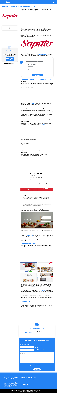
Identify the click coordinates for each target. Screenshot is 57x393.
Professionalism (38, 346)
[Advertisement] (36, 20)
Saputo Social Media (30, 71)
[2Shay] (7, 2)
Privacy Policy (30, 391)
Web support (30, 62)
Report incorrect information (9, 63)
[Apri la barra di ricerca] (32, 2)
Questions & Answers (43, 2)
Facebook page (37, 286)
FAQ (28, 69)
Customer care (50, 2)
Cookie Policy (35, 391)
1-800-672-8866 (45, 158)
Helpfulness (37, 349)
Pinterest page (43, 290)
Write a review (37, 75)
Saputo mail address (32, 64)
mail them (43, 124)
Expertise (36, 347)
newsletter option (30, 235)
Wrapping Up (28, 72)
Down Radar (36, 2)
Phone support (30, 67)
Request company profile (9, 59)
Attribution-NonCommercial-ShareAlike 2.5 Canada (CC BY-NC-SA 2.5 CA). (37, 390)
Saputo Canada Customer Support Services (34, 61)
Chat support (30, 66)
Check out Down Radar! (25, 384)
